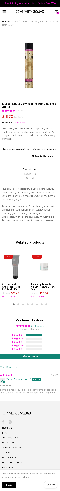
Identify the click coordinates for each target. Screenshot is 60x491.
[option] (30, 65)
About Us (7, 427)
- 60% (8, 257)
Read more (37, 296)
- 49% (37, 257)
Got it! (9, 485)
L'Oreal (14, 21)
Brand (30, 178)
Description (30, 169)
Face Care (7, 467)
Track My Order (10, 437)
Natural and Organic (12, 462)
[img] (6, 375)
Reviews (30, 174)
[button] (8, 110)
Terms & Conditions (12, 447)
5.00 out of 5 (37, 326)
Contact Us (8, 452)
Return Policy (9, 442)
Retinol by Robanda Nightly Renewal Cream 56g (43, 287)
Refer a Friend (9, 457)
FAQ (4, 432)
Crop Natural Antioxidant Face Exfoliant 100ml (11, 287)
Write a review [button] (30, 356)
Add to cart (9, 296)
